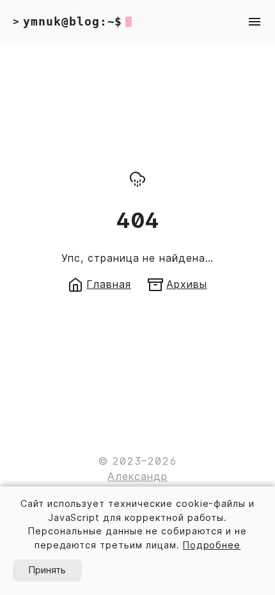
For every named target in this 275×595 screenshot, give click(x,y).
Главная (108, 284)
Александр (137, 476)
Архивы (186, 284)
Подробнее (212, 544)
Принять (47, 569)
